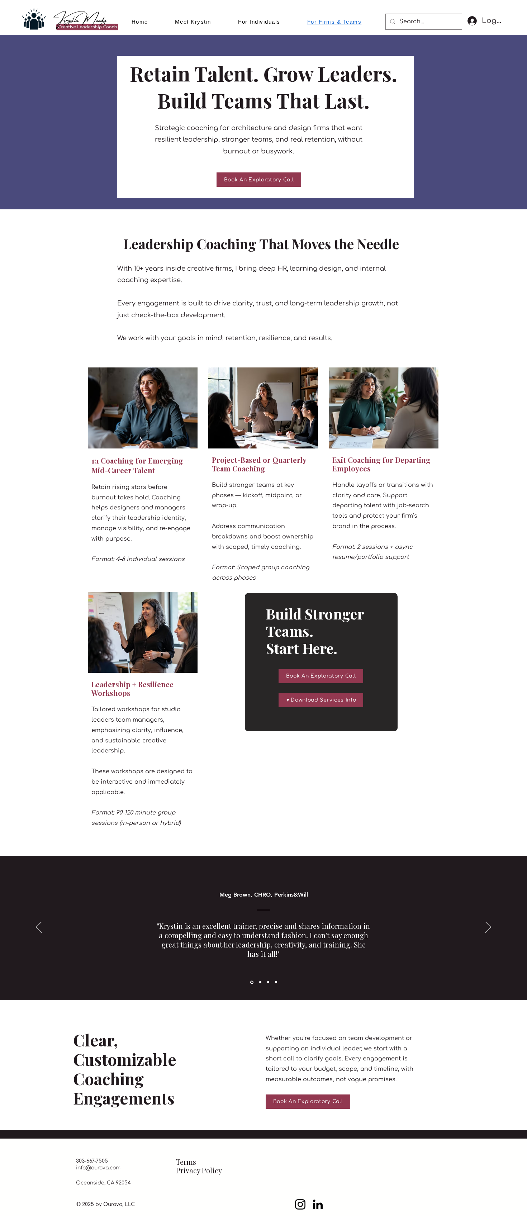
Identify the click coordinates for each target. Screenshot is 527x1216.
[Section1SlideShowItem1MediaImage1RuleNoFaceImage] (251, 982)
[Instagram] (300, 1204)
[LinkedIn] (318, 1204)
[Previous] (39, 928)
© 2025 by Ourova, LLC (105, 1204)
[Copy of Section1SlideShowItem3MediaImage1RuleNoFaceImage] (259, 982)
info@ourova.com (98, 1167)
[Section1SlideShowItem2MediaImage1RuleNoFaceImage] (268, 982)
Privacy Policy (199, 1170)
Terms (186, 1162)
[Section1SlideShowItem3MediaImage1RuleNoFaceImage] (276, 982)
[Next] (488, 928)
